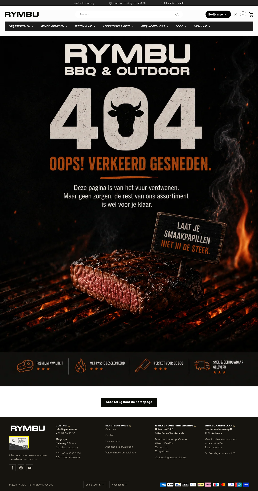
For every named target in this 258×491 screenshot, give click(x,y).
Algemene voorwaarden (119, 446)
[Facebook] (12, 467)
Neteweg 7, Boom (66, 443)
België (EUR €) (93, 484)
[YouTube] (29, 467)
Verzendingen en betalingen (121, 452)
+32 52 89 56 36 (65, 433)
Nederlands (118, 484)
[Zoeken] (176, 14)
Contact (109, 435)
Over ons (110, 429)
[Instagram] (21, 467)
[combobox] (129, 14)
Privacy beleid (113, 441)
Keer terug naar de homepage (129, 402)
